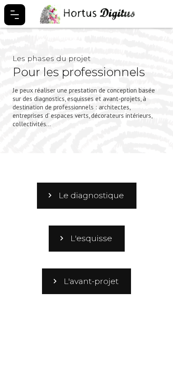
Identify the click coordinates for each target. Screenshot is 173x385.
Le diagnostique (91, 195)
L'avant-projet (91, 281)
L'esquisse (91, 238)
